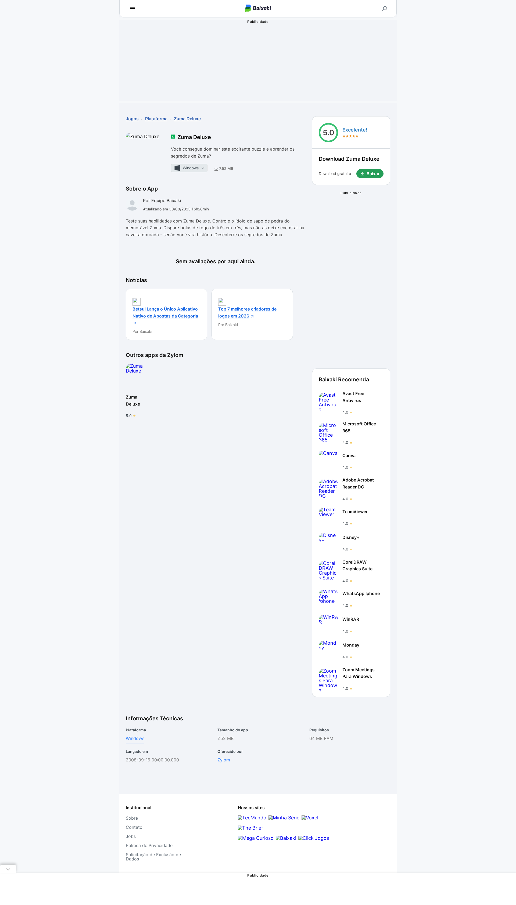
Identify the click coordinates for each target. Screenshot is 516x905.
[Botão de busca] (384, 8)
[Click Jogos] (313, 838)
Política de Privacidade (149, 845)
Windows (135, 738)
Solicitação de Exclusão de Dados (153, 856)
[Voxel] (310, 817)
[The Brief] (250, 828)
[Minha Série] (283, 817)
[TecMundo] (252, 817)
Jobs (131, 836)
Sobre (132, 818)
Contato (134, 827)
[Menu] (132, 8)
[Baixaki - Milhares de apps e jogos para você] (258, 9)
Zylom (223, 759)
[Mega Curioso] (256, 838)
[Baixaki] (286, 838)
